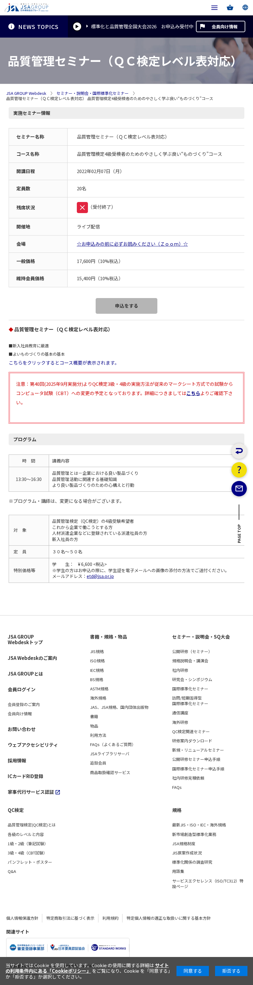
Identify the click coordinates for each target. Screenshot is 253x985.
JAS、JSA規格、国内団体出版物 (119, 707)
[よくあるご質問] (239, 470)
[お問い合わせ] (239, 488)
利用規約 (110, 918)
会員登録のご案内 (24, 704)
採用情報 (17, 760)
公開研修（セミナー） (192, 651)
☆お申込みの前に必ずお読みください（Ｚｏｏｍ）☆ (132, 243)
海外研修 (180, 722)
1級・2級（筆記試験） (28, 843)
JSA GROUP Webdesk (26, 93)
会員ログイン (21, 689)
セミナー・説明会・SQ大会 (201, 637)
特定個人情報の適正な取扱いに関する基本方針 (168, 918)
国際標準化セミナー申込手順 (198, 769)
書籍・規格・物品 (108, 637)
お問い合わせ (21, 729)
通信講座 (180, 713)
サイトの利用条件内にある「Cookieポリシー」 (87, 968)
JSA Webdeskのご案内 (32, 658)
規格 (176, 810)
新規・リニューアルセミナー (198, 750)
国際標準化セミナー (190, 689)
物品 (94, 726)
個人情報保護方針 (22, 918)
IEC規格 (97, 670)
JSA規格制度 (183, 843)
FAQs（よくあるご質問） (113, 744)
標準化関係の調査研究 (192, 862)
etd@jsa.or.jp (100, 576)
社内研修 (180, 670)
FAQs (177, 787)
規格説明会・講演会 (190, 661)
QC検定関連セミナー (191, 731)
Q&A (12, 871)
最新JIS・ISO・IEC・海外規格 (199, 825)
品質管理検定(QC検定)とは (32, 825)
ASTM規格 (99, 689)
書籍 (94, 716)
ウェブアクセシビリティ (33, 744)
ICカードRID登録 (25, 776)
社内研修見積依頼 (188, 778)
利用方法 (98, 735)
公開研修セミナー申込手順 (196, 759)
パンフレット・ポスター (30, 862)
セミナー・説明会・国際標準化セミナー (92, 93)
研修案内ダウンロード (192, 741)
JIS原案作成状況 (187, 853)
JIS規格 (97, 651)
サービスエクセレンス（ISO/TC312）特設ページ (207, 883)
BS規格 (96, 679)
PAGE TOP (239, 535)
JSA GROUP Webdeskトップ (25, 639)
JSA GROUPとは (25, 673)
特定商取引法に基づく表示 (70, 918)
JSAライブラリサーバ (109, 754)
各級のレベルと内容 (26, 834)
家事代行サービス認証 (31, 792)
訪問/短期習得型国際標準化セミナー (190, 700)
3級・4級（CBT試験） (27, 853)
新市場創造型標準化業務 (194, 834)
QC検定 (16, 810)
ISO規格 (97, 661)
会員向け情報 (225, 26)
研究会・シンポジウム (192, 679)
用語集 (178, 871)
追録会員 (98, 763)
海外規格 (98, 698)
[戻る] (239, 451)
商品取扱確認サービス (110, 772)
